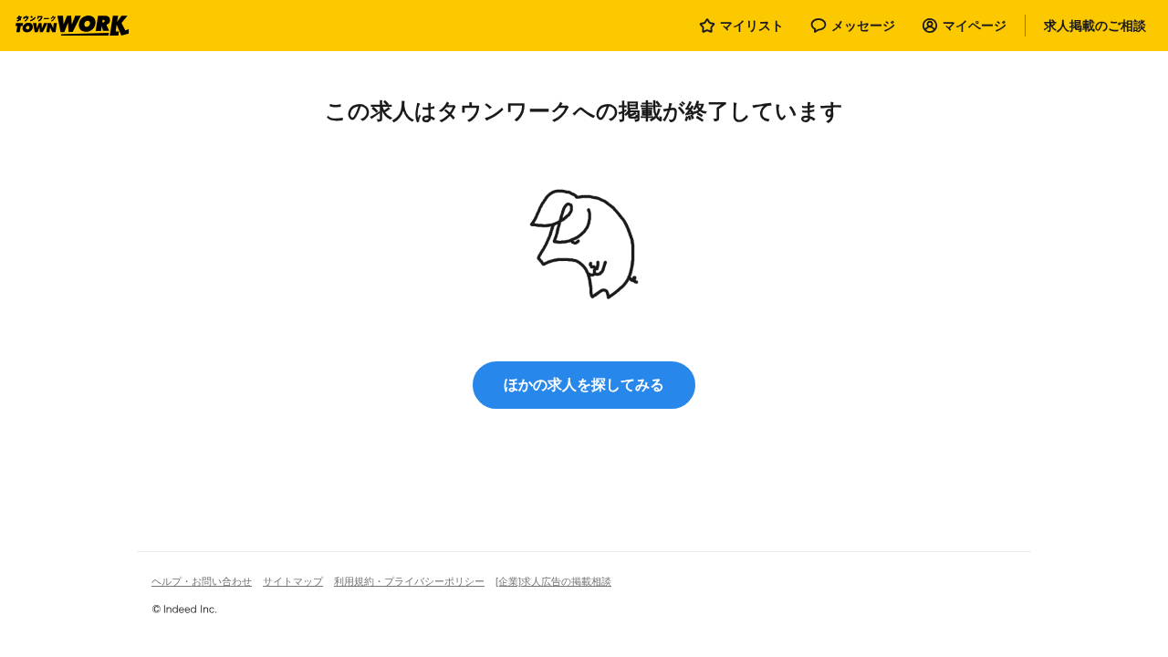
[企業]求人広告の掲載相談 (553, 581)
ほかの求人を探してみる (584, 384)
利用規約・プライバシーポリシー (409, 581)
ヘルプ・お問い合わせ (201, 581)
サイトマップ (293, 581)
